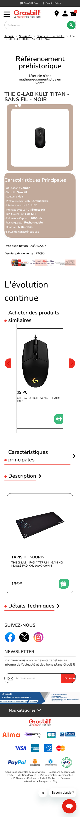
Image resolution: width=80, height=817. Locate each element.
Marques (43, 781)
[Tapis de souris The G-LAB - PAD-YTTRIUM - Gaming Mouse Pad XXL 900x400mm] (40, 543)
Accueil (9, 36)
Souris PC (25, 36)
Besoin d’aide (53, 3)
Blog (54, 781)
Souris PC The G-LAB (50, 36)
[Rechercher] (71, 25)
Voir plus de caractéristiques (20, 231)
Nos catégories (22, 710)
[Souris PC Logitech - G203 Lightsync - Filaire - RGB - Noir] (35, 378)
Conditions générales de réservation (25, 772)
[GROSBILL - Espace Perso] (65, 13)
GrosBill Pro (31, 3)
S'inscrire (70, 678)
